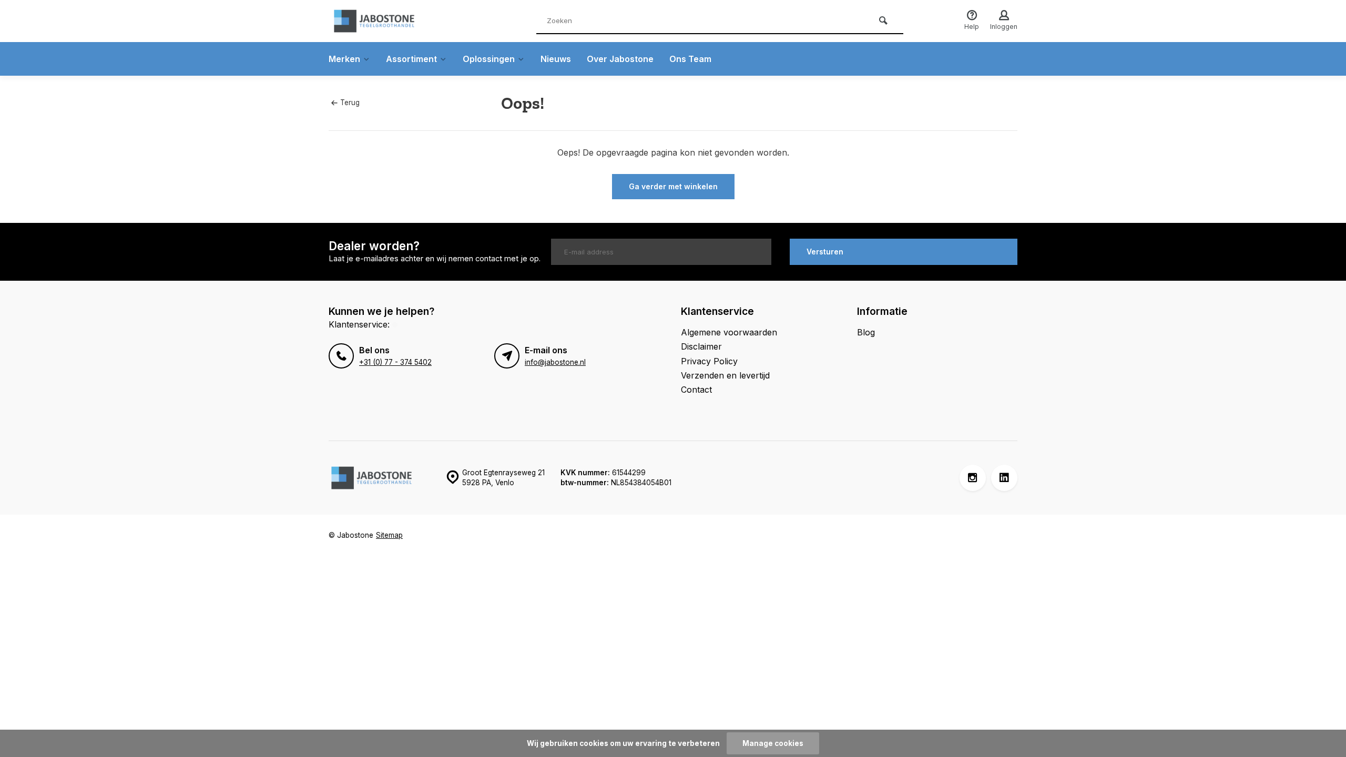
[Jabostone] (392, 21)
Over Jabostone (620, 59)
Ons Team (690, 59)
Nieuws (556, 59)
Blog (866, 332)
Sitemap (389, 535)
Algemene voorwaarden (729, 332)
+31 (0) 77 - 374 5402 (395, 362)
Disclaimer (701, 346)
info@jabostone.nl (555, 362)
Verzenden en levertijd (725, 375)
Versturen (825, 251)
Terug (350, 102)
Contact (696, 389)
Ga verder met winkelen (673, 186)
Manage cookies (772, 743)
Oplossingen (489, 59)
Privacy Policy (709, 361)
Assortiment (411, 59)
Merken (344, 59)
